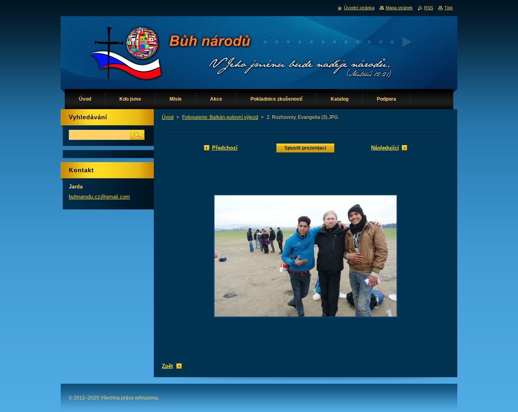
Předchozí (225, 148)
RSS (428, 7)
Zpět (167, 366)
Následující (385, 148)
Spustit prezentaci (305, 148)
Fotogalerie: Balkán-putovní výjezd (220, 117)
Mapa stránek (399, 7)
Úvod (168, 117)
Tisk (448, 7)
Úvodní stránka (359, 7)
